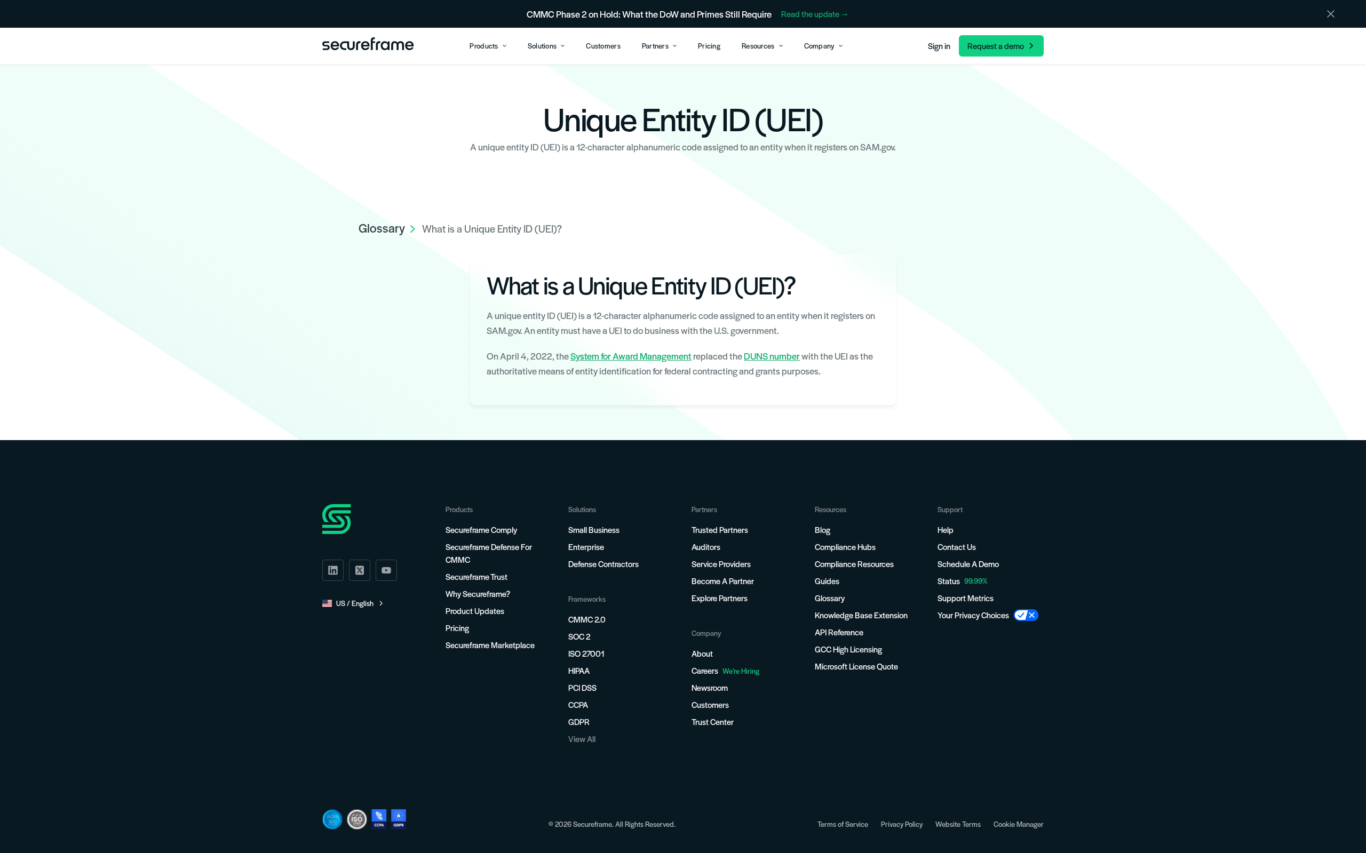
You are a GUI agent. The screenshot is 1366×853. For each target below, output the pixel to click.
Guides (827, 580)
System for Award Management (631, 355)
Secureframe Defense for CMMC (489, 553)
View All (581, 738)
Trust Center (713, 721)
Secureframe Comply (481, 529)
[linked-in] (333, 570)
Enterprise (586, 546)
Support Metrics (966, 597)
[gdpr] (398, 819)
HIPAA (579, 670)
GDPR (579, 721)
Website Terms (958, 824)
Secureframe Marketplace (490, 644)
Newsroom (710, 687)
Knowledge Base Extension (861, 614)
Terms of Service (842, 824)
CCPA (578, 704)
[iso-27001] (357, 819)
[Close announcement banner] (1331, 14)
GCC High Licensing (848, 649)
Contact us (957, 546)
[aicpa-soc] (332, 819)
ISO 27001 (586, 653)
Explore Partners (720, 597)
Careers (725, 670)
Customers (710, 704)
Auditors (706, 546)
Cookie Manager (1019, 824)
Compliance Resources (854, 563)
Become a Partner (723, 580)
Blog (822, 529)
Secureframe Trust (476, 576)
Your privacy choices (973, 614)
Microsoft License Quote (856, 666)
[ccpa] (379, 819)
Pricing (457, 627)
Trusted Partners (720, 529)
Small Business (594, 529)
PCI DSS (582, 687)
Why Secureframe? (478, 593)
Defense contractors (603, 563)
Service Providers (721, 563)
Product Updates (475, 610)
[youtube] (386, 570)
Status (949, 580)
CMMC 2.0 (587, 619)
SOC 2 (579, 636)
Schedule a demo (968, 563)
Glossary (830, 597)
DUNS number (772, 355)
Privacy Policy (902, 824)
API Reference (839, 631)
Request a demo (995, 45)
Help (946, 529)
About (702, 653)
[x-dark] (359, 570)
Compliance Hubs (845, 546)
